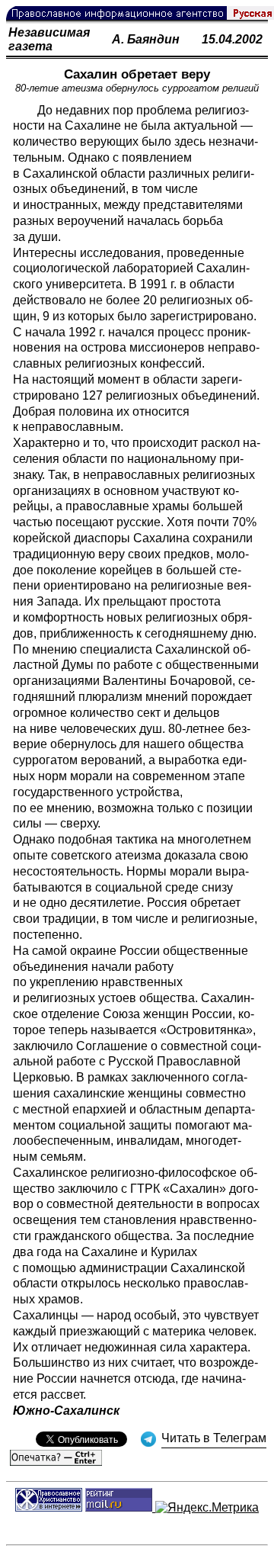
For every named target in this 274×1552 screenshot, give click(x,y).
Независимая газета (49, 39)
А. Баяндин (146, 39)
